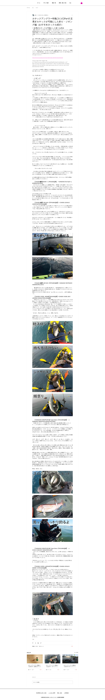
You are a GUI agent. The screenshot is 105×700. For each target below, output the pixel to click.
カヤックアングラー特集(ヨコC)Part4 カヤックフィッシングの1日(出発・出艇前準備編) (70, 666)
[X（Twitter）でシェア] (35, 642)
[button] (81, 3)
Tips (33, 7)
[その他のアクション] (72, 15)
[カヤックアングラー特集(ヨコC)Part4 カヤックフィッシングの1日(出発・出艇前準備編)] (70, 659)
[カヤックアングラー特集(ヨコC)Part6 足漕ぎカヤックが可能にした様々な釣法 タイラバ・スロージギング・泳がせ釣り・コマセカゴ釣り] (35, 659)
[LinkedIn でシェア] (38, 642)
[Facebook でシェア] (32, 642)
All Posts (28, 7)
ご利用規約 (66, 693)
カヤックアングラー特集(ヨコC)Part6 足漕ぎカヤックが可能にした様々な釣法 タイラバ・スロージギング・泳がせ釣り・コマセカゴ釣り (34, 666)
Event (37, 7)
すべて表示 (76, 652)
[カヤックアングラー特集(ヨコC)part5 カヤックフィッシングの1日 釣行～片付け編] (52, 659)
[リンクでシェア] (40, 642)
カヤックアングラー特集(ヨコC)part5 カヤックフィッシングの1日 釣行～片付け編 (52, 666)
